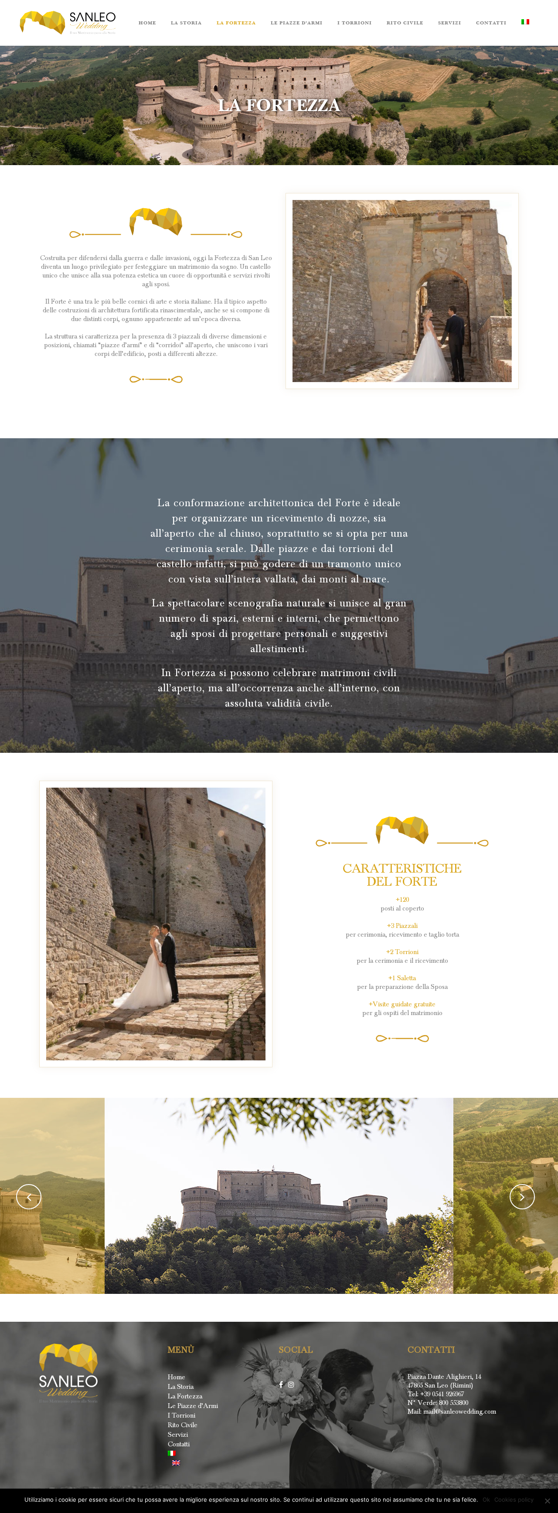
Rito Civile (182, 1425)
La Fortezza (185, 1396)
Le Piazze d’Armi (193, 1406)
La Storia (181, 1387)
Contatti (179, 1444)
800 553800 (452, 1403)
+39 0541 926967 (442, 1394)
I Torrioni (181, 1415)
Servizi (178, 1435)
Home (176, 1377)
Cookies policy (514, 1499)
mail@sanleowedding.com (459, 1411)
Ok (486, 1499)
